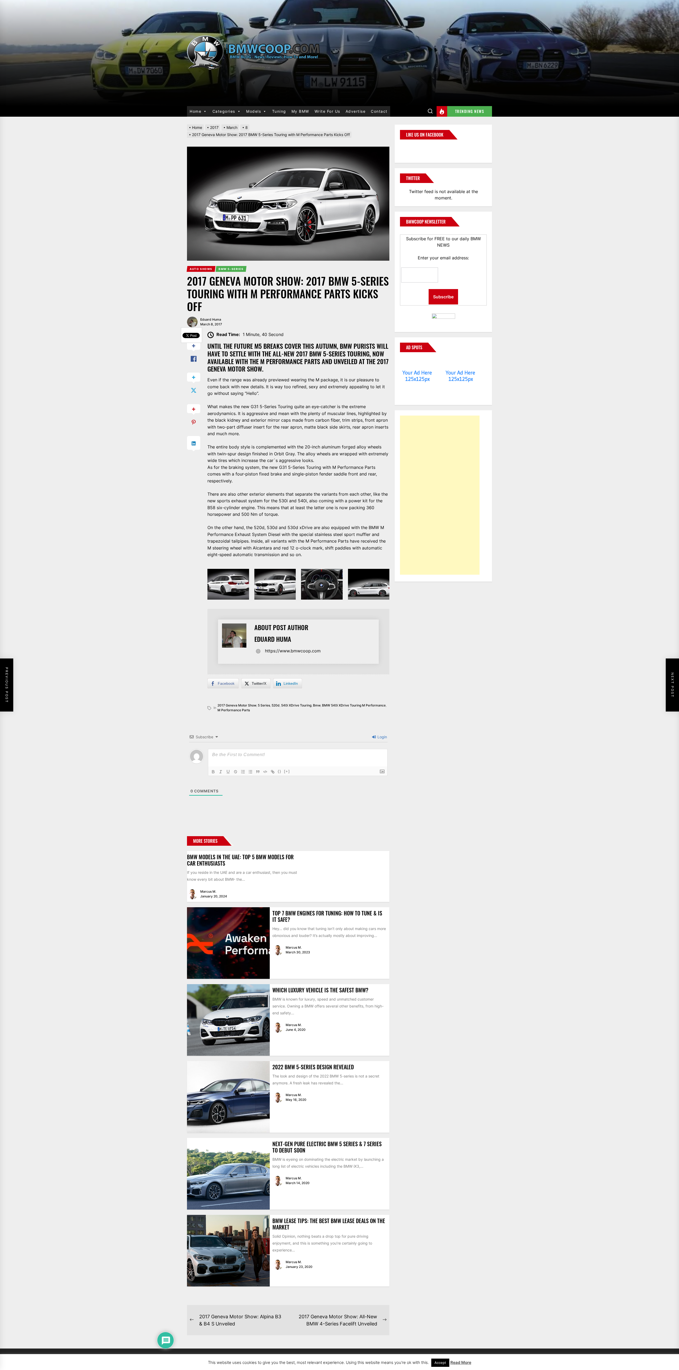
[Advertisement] (440, 495)
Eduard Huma (210, 319)
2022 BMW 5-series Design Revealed (313, 1067)
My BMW (300, 111)
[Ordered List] (243, 772)
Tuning (279, 111)
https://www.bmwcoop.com (293, 650)
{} (279, 771)
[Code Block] (265, 772)
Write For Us (327, 111)
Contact (379, 111)
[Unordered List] (250, 772)
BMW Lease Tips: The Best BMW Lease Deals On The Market (328, 1224)
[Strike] (235, 772)
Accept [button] (440, 1362)
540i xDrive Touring (296, 705)
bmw (316, 705)
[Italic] (220, 772)
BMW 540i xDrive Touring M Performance (354, 705)
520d (276, 705)
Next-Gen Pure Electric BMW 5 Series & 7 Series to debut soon (327, 1147)
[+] (287, 771)
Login (381, 737)
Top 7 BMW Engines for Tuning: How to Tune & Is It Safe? (327, 916)
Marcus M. (208, 891)
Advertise (356, 111)
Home (195, 111)
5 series (264, 705)
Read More (460, 1362)
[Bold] (213, 772)
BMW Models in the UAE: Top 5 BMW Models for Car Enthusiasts (240, 860)
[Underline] (228, 772)
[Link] (272, 772)
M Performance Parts (233, 710)
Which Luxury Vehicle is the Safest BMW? (320, 990)
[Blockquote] (258, 772)
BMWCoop (417, 148)
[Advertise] (417, 362)
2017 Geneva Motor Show (236, 705)
